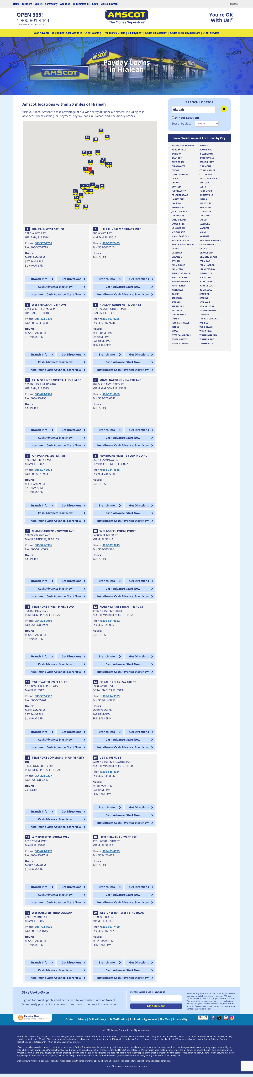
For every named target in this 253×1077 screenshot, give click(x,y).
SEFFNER (176, 302)
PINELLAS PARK (180, 277)
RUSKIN (176, 293)
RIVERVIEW (177, 289)
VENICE (175, 326)
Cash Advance (42, 33)
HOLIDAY (176, 203)
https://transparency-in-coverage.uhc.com (127, 1066)
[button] (90, 162)
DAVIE (175, 178)
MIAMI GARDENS (180, 236)
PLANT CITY (205, 277)
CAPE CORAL (178, 162)
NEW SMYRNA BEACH (210, 240)
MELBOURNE (178, 232)
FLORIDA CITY (179, 190)
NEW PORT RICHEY (181, 240)
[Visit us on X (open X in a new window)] (220, 1018)
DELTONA (204, 182)
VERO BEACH (206, 326)
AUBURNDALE (179, 149)
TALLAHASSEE (179, 314)
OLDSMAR (177, 252)
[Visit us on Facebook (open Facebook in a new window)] (213, 1018)
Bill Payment (135, 33)
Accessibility (180, 1019)
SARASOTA (177, 298)
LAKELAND (204, 215)
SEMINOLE (204, 302)
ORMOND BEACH (208, 256)
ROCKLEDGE (205, 289)
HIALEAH (203, 199)
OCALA (175, 248)
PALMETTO (177, 269)
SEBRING (204, 298)
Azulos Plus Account (156, 33)
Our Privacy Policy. (202, 1008)
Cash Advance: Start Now (55, 287)
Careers (39, 4)
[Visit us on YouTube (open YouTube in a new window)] (226, 1018)
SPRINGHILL (178, 306)
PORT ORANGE (207, 281)
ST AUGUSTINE (206, 306)
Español (234, 4)
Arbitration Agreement (143, 1019)
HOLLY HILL (205, 203)
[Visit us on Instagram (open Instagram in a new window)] (233, 1018)
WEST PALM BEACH (181, 335)
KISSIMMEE (205, 211)
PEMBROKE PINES (181, 273)
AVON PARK (205, 149)
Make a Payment (109, 4)
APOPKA (203, 145)
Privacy (81, 1019)
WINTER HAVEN (180, 339)
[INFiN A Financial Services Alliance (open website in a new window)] (204, 1018)
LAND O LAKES (179, 219)
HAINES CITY (178, 199)
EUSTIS (203, 186)
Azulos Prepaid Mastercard (185, 33)
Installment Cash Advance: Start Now (55, 294)
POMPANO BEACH (181, 281)
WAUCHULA (205, 331)
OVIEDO (176, 261)
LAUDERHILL (178, 223)
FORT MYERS (205, 190)
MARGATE (204, 228)
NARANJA (204, 236)
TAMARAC (204, 314)
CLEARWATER (178, 166)
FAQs (95, 4)
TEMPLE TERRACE (180, 322)
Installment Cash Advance (67, 33)
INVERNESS (205, 207)
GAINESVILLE (206, 195)
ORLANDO (177, 256)
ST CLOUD (177, 310)
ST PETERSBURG (207, 310)
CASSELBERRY (206, 162)
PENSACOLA (205, 273)
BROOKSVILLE (206, 157)
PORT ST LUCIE (207, 285)
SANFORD (204, 293)
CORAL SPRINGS (180, 174)
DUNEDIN (177, 186)
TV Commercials (81, 4)
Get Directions (71, 279)
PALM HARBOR (207, 265)
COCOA (175, 170)
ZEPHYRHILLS (206, 343)
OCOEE (203, 248)
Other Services (211, 33)
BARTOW (176, 153)
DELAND (176, 182)
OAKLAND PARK (207, 244)
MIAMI (202, 232)
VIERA (175, 331)
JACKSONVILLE (179, 211)
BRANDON (177, 157)
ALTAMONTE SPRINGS (183, 145)
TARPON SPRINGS (208, 318)
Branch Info (39, 279)
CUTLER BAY (205, 174)
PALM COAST (178, 265)
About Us (65, 4)
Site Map (165, 1019)
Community (51, 4)
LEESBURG (204, 223)
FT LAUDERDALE (180, 195)
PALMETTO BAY (207, 269)
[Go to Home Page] (126, 23)
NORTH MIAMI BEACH (183, 244)
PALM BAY (204, 261)
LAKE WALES (178, 215)
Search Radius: (181, 123)
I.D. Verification (118, 1019)
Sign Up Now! (156, 1006)
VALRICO (204, 322)
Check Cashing (93, 33)
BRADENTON (206, 153)
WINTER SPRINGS (180, 343)
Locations (27, 4)
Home (16, 4)
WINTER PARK (206, 339)
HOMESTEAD (178, 207)
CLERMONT (205, 166)
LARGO (203, 219)
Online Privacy (97, 1019)
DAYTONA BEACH (208, 178)
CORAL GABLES (207, 170)
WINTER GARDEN (208, 335)
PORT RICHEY (178, 285)
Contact (70, 1019)
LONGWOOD (178, 228)
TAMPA (175, 318)
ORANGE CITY (206, 252)
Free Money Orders (114, 33)
